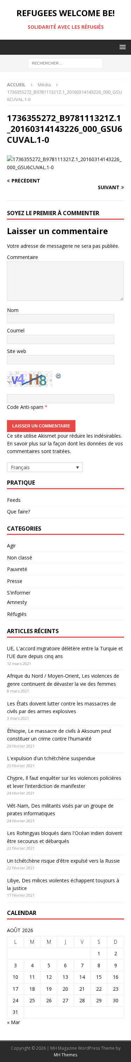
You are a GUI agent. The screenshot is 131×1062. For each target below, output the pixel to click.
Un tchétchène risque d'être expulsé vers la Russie (63, 860)
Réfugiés (17, 614)
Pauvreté (17, 569)
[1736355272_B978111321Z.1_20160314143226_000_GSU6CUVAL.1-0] (65, 167)
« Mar (13, 1022)
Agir (11, 545)
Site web (16, 351)
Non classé (19, 557)
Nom (13, 310)
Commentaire (22, 257)
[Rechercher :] (65, 63)
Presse (14, 581)
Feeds (14, 500)
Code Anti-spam (25, 407)
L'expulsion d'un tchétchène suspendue (51, 758)
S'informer (18, 592)
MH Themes (65, 1055)
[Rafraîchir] (59, 375)
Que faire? (18, 511)
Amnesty (17, 602)
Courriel (15, 330)
